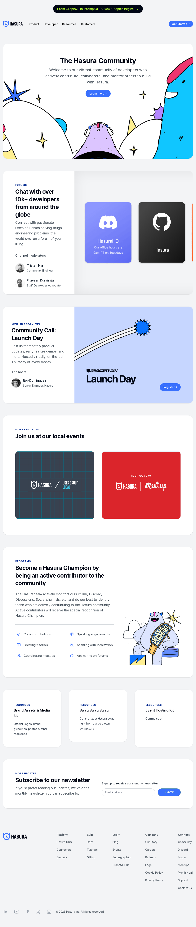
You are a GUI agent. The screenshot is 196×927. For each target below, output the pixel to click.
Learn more (97, 93)
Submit (169, 791)
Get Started (179, 23)
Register (169, 387)
